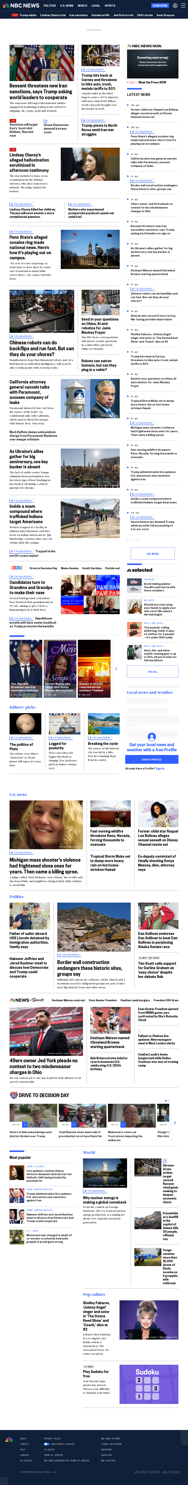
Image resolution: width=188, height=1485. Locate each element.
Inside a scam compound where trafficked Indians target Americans (26, 513)
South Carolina (92, 568)
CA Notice (49, 1449)
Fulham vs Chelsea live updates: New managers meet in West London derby (156, 1039)
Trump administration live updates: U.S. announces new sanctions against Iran (153, 475)
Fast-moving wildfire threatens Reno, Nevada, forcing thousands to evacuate (154, 453)
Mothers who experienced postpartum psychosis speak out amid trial (91, 213)
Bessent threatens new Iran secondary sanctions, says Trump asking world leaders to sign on (152, 229)
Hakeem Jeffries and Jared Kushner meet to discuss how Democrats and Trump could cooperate (29, 967)
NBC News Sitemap (110, 1438)
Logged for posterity (57, 745)
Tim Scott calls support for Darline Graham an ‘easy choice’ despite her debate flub (157, 970)
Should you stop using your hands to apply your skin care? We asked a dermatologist (160, 609)
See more (153, 553)
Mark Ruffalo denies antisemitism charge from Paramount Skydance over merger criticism (33, 435)
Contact (24, 1444)
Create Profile (152, 759)
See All (153, 671)
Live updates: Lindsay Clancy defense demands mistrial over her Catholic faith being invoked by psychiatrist (49, 1175)
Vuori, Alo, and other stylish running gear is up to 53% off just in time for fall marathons (160, 655)
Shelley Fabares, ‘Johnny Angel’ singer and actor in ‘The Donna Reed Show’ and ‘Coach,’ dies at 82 (154, 337)
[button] (96, 5)
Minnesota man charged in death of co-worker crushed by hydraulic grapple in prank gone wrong (49, 1238)
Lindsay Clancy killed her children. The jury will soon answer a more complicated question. (33, 213)
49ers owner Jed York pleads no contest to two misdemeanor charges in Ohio (152, 207)
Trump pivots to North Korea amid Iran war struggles (99, 129)
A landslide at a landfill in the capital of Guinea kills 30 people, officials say (170, 1226)
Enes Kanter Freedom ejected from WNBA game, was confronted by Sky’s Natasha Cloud (158, 1014)
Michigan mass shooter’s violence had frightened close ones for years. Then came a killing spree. (154, 431)
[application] (42, 63)
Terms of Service (53, 1455)
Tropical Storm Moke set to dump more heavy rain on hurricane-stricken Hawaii (152, 404)
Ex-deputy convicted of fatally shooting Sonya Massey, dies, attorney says (157, 862)
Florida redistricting (118, 568)
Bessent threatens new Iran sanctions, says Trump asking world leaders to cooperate (41, 91)
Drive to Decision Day (43, 568)
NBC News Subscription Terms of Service (66, 1460)
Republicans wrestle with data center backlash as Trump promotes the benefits (33, 622)
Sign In (160, 768)
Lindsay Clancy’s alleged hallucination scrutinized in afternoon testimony (29, 162)
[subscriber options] (175, 5)
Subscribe (106, 1449)
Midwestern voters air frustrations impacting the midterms (125, 1136)
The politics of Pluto (21, 746)
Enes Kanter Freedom (103, 1000)
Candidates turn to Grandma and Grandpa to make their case (31, 587)
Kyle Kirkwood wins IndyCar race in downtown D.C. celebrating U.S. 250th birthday (109, 1063)
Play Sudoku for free (96, 1373)
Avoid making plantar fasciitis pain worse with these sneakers (159, 587)
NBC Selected (108, 1460)
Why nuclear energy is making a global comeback (104, 1199)
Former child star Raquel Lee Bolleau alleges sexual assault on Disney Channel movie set (154, 113)
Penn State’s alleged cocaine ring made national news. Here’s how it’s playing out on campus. (30, 247)
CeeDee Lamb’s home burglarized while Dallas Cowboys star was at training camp (158, 1059)
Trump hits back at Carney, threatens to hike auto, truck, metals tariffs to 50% (154, 359)
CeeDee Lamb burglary (135, 1000)
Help (22, 1449)
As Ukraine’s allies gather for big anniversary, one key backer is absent (29, 458)
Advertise (106, 1455)
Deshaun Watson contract (68, 1000)
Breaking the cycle (103, 743)
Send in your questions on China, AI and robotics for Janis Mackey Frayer (100, 325)
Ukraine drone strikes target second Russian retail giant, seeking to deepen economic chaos (170, 1183)
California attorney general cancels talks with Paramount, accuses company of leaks (29, 392)
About (23, 1438)
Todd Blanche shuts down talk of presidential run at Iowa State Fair (80, 1134)
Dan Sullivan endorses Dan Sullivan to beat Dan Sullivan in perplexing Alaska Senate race (158, 940)
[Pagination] (166, 1101)
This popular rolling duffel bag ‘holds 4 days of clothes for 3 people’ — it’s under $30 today (159, 632)
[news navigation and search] (183, 5)
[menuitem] (50, 5)
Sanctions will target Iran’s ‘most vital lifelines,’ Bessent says (24, 129)
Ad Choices (26, 1460)
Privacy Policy (52, 1438)
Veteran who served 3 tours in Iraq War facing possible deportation (153, 317)
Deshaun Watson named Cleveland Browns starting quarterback (153, 272)
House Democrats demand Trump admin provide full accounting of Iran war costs (152, 525)
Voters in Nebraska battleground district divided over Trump (31, 1134)
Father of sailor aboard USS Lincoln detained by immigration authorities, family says (29, 940)
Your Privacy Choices (62, 1444)
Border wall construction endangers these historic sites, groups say (154, 187)
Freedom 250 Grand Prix (169, 1000)
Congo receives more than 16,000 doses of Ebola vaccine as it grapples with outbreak (170, 1266)
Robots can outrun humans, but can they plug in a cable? (99, 365)
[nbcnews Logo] (9, 1439)
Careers (24, 1455)
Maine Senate (70, 568)
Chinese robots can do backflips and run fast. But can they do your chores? (42, 348)
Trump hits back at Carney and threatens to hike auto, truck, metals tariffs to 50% (99, 81)
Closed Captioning (111, 1444)
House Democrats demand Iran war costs (56, 128)
